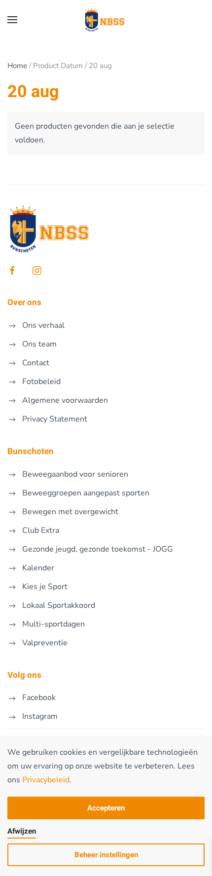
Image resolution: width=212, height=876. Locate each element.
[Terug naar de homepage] (106, 19)
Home (17, 65)
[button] (12, 19)
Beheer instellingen (106, 854)
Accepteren (106, 808)
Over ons (24, 302)
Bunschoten (30, 451)
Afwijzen (21, 831)
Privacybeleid (46, 779)
